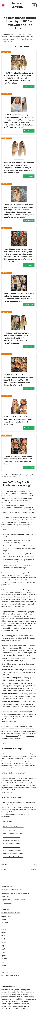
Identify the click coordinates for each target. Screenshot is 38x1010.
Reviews (4, 932)
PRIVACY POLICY (8, 972)
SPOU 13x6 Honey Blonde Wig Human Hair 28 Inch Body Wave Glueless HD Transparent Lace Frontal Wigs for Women (18, 460)
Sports (3, 956)
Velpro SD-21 (5, 896)
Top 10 (3, 946)
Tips (3, 952)
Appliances (5, 949)
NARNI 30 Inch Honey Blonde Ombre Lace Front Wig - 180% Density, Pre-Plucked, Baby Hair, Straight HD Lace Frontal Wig (18, 421)
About (3, 919)
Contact (4, 923)
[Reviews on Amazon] (19, 159)
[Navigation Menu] (34, 5)
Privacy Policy (6, 916)
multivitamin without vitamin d (12, 890)
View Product (28, 86)
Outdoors (5, 962)
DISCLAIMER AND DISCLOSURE (11, 975)
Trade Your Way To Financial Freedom (15, 893)
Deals (3, 939)
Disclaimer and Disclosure (10, 913)
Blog (3, 936)
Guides (4, 942)
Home (3, 929)
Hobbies (5, 959)
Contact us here (12, 736)
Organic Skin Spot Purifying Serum (13, 900)
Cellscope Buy (6, 903)
